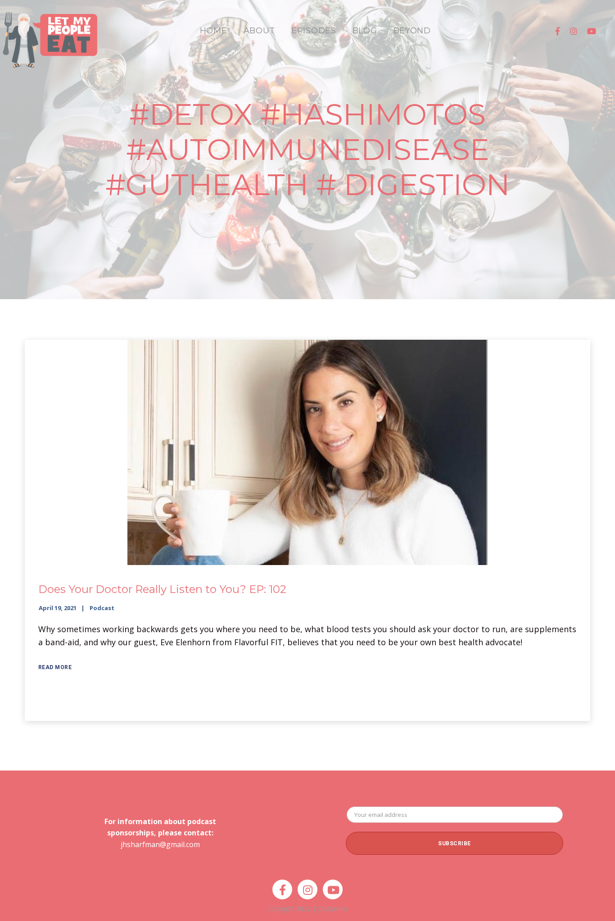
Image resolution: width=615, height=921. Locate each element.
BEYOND (412, 31)
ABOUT (260, 31)
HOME (213, 31)
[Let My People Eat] (49, 34)
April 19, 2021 (58, 608)
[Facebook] (557, 31)
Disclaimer (333, 908)
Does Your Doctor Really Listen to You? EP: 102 (162, 589)
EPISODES (313, 31)
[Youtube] (591, 31)
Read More (55, 667)
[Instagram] (573, 31)
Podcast (102, 608)
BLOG (365, 31)
